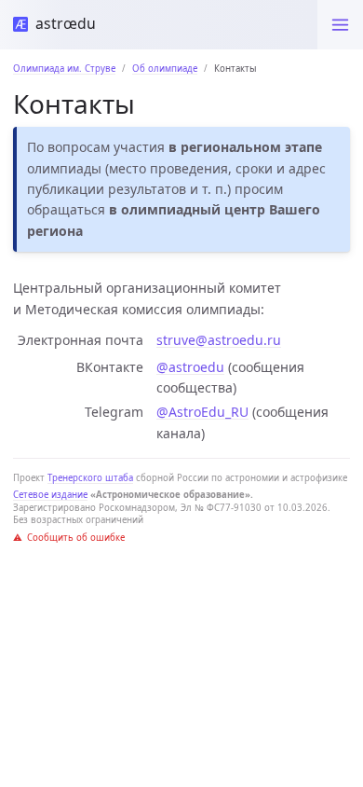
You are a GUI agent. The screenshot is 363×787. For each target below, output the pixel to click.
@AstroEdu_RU (202, 412)
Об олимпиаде (164, 68)
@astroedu (190, 367)
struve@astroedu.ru (218, 340)
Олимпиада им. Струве (64, 68)
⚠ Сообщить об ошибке (69, 538)
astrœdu (62, 23)
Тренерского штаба (90, 478)
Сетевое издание (50, 495)
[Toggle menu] (340, 24)
